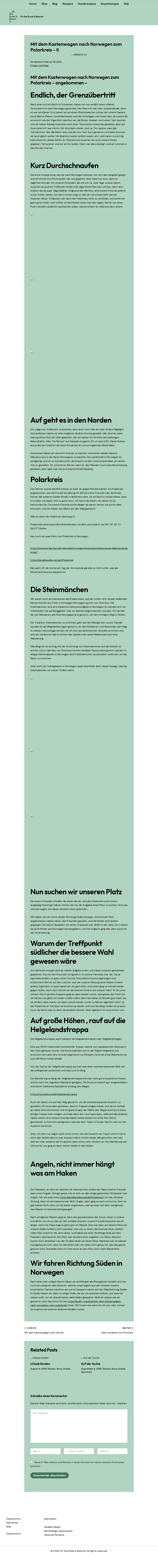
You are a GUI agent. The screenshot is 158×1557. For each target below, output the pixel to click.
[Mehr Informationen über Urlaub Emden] (39, 1357)
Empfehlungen (110, 3)
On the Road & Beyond (31, 16)
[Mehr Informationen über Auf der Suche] (90, 1357)
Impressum (12, 1522)
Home (33, 3)
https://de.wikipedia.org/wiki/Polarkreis (51, 560)
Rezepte (67, 3)
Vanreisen (86, 1372)
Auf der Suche (90, 1364)
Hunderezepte (87, 3)
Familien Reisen (52, 1527)
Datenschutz (13, 1518)
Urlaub (66, 1368)
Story (59, 1368)
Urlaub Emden (40, 1364)
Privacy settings (39, 65)
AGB (8, 1526)
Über (45, 3)
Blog (55, 3)
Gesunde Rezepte (54, 1534)
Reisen (52, 1368)
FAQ (126, 3)
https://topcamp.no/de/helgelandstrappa (53, 1094)
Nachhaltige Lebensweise (58, 1531)
